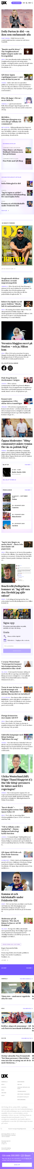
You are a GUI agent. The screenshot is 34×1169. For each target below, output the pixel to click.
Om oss (19, 1084)
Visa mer (27, 464)
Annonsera (20, 1081)
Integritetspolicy (23, 1097)
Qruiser (3, 1092)
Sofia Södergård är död (11, 183)
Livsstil (3, 190)
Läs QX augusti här (7, 268)
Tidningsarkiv (21, 1091)
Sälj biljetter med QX (9, 479)
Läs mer (3, 960)
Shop (3, 1095)
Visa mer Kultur (26, 1038)
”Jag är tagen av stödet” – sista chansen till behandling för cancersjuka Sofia (13, 194)
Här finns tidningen (23, 1094)
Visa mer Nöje (27, 1008)
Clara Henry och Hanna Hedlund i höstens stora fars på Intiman (13, 152)
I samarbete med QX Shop (10, 158)
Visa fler (4, 210)
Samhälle (4, 1081)
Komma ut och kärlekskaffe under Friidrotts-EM (13, 204)
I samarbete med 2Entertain (11, 147)
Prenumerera (16, 3)
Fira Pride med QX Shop (13, 161)
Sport (3, 201)
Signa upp (17, 1164)
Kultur (3, 181)
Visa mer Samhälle (25, 978)
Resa (2, 1090)
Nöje (2, 1084)
